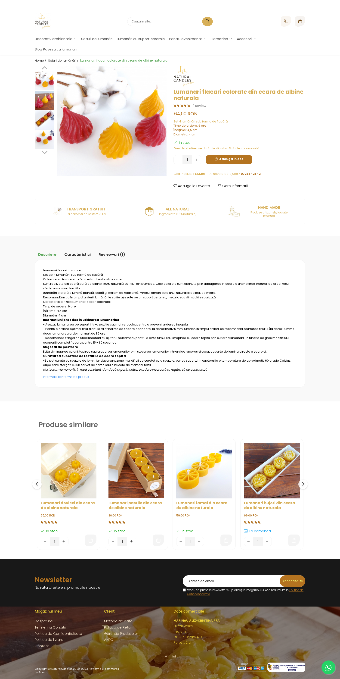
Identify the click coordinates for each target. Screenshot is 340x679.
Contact (42, 645)
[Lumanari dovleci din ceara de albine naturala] (68, 470)
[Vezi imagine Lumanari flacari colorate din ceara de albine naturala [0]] (44, 80)
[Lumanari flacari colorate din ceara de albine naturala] (112, 121)
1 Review (199, 105)
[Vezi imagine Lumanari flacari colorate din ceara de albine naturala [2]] (44, 119)
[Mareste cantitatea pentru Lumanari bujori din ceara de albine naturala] (267, 541)
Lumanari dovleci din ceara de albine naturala (68, 505)
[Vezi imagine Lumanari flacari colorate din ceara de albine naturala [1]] (44, 100)
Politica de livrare (49, 639)
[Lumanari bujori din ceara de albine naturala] (272, 470)
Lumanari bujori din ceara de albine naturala (269, 505)
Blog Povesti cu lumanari (56, 49)
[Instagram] (174, 656)
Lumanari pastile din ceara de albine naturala (135, 505)
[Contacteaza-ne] (286, 21)
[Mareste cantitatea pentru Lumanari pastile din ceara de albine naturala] (131, 541)
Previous (44, 68)
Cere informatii (234, 185)
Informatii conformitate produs (66, 377)
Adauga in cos (231, 159)
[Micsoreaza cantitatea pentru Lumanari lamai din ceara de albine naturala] (180, 541)
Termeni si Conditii (50, 627)
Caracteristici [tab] (77, 254)
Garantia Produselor (121, 633)
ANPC (108, 639)
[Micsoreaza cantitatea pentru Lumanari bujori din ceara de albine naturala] (248, 541)
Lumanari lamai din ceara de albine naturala (202, 505)
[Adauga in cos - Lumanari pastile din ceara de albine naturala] (158, 540)
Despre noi (44, 621)
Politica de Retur (118, 627)
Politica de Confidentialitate (58, 633)
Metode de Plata (118, 621)
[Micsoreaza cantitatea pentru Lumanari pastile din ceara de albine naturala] (113, 541)
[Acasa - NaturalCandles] (64, 21)
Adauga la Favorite (193, 185)
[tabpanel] (112, 121)
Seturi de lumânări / (63, 61)
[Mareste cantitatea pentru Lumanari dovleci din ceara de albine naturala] (63, 541)
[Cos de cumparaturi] (300, 21)
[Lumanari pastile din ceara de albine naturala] (136, 470)
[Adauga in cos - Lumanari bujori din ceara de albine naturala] (294, 540)
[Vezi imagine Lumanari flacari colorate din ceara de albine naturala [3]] (44, 139)
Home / (41, 61)
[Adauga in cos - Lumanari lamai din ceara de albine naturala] (226, 540)
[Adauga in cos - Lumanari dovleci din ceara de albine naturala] (90, 540)
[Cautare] (207, 21)
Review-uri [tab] (112, 254)
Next (44, 152)
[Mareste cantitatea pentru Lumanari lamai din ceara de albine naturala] (199, 541)
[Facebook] (166, 656)
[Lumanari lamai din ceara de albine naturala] (204, 470)
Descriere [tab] (47, 254)
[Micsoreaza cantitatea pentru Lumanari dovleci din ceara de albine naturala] (45, 541)
